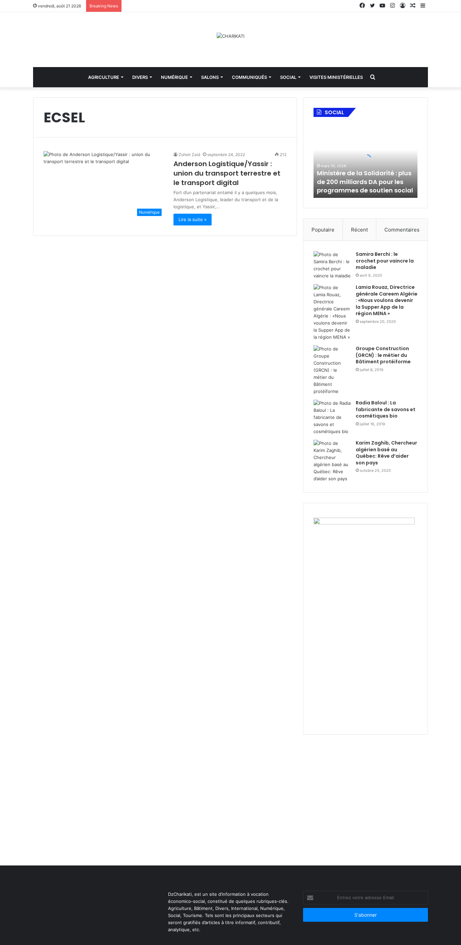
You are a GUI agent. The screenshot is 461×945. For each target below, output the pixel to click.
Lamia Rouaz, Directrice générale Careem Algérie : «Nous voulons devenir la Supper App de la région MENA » (386, 300)
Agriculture (103, 77)
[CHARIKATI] (230, 36)
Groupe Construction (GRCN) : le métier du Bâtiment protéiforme (383, 355)
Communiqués (249, 77)
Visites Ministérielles (336, 77)
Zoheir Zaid (189, 154)
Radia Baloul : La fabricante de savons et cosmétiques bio (385, 409)
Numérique (174, 77)
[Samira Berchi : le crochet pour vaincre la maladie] (332, 265)
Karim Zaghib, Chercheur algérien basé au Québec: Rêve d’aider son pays (386, 452)
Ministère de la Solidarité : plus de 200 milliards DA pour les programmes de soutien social (365, 181)
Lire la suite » (193, 219)
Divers (140, 77)
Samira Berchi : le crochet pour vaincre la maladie (385, 261)
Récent (359, 229)
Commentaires (401, 229)
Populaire (322, 229)
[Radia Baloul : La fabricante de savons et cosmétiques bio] (332, 417)
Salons (210, 77)
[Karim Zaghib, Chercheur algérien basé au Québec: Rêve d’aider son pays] (332, 461)
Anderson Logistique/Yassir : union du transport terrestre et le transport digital (226, 173)
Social (288, 77)
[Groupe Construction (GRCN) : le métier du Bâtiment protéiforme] (332, 370)
